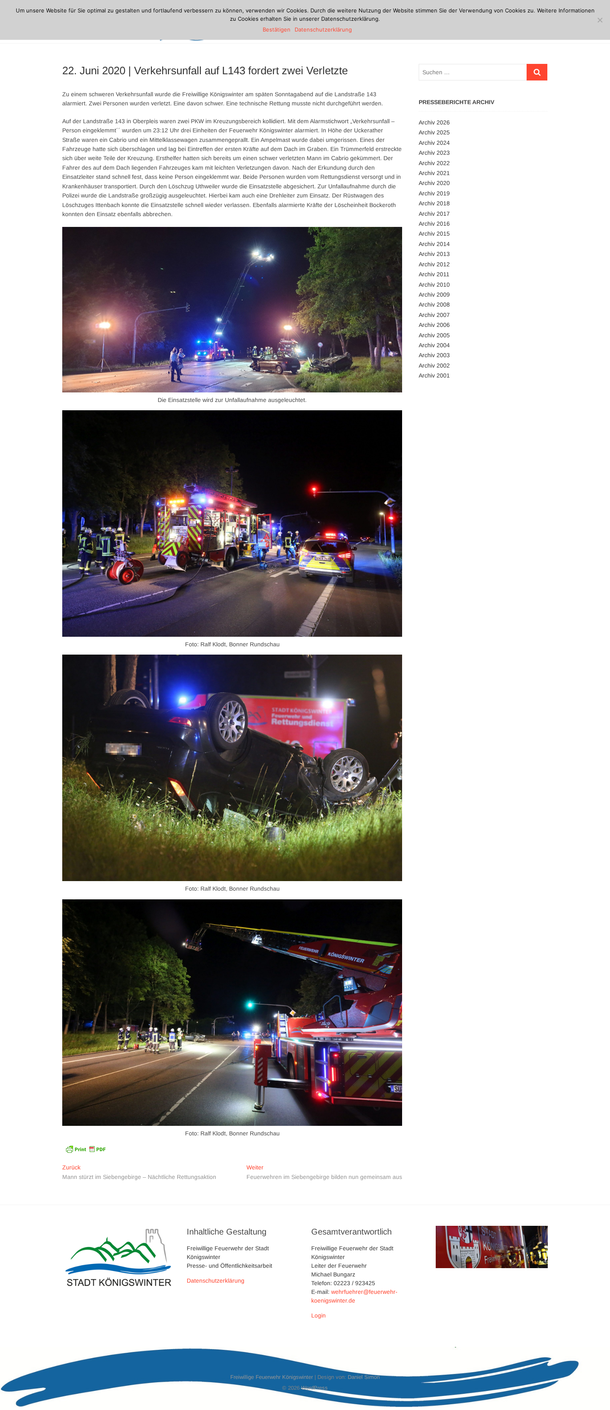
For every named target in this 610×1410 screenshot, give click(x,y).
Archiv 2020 (434, 183)
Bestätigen (276, 29)
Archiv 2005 (434, 335)
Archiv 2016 (434, 223)
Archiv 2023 (434, 152)
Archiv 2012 (434, 264)
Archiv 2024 (434, 142)
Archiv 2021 (434, 173)
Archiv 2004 (434, 345)
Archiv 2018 (434, 203)
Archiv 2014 (434, 244)
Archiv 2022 (434, 163)
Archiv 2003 (434, 355)
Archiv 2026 (434, 122)
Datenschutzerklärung (215, 1280)
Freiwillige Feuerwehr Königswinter (271, 1377)
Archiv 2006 (434, 324)
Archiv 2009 (434, 294)
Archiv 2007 (434, 315)
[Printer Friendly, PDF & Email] (85, 1148)
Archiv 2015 (434, 233)
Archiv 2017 (434, 213)
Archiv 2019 (434, 193)
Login (318, 1315)
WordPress (314, 1388)
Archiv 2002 (434, 365)
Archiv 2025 (434, 132)
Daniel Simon (364, 1377)
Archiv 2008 (434, 304)
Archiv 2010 (434, 284)
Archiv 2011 (434, 274)
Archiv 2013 (434, 254)
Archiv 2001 (434, 375)
